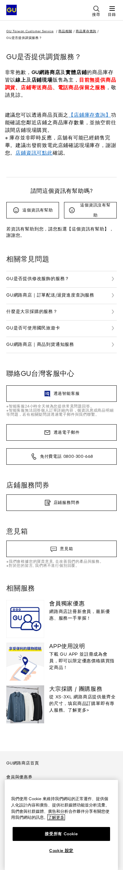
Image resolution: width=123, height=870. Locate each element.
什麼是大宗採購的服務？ (32, 311)
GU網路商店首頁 (22, 763)
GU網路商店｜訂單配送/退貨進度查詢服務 (50, 295)
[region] (61, 825)
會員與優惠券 (19, 777)
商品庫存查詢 (86, 31)
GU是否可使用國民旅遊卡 (33, 328)
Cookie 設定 (61, 850)
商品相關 (65, 31)
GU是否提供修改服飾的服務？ (37, 278)
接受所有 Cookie (61, 833)
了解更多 (56, 817)
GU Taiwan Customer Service (30, 31)
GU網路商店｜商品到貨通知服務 (40, 344)
